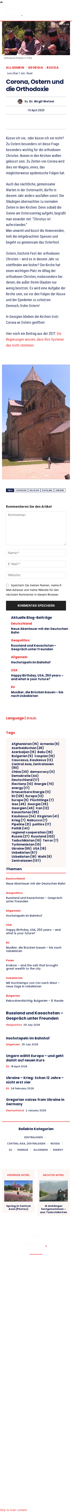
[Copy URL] (63, 122)
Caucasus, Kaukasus (32, 760)
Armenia (49, 744)
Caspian (44, 756)
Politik (21, 828)
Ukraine (60, 490)
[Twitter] (8, 122)
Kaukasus (24, 816)
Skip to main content (13, 1510)
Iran (42, 808)
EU (13, 686)
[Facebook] (20, 1503)
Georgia (35, 67)
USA (14, 670)
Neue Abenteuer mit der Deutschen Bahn (39, 631)
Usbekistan (24, 852)
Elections (22, 784)
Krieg (19, 820)
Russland (47, 490)
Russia (53, 67)
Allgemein (15, 67)
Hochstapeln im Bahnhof (31, 662)
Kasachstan (25, 812)
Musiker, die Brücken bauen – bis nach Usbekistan (37, 694)
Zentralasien (26, 861)
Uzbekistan (24, 856)
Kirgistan (48, 816)
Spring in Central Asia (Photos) (18, 1207)
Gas (19, 804)
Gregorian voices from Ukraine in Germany (35, 1101)
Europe (20, 800)
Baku (44, 752)
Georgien (21, 490)
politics (41, 824)
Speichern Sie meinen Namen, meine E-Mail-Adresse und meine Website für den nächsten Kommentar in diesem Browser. (34, 589)
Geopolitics (20, 640)
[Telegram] (54, 122)
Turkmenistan (26, 844)
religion (34, 490)
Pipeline (21, 824)
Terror (50, 840)
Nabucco (37, 820)
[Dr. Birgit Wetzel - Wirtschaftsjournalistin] (14, 12)
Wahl (45, 856)
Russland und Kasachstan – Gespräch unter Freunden (33, 647)
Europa (34, 796)
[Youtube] (52, 1503)
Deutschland (21, 623)
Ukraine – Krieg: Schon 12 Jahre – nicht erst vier (35, 1080)
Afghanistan (25, 744)
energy (21, 788)
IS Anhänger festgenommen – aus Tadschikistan (53, 1209)
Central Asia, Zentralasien (33, 766)
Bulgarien (22, 756)
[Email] (36, 122)
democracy (42, 772)
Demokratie (25, 776)
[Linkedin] (17, 122)
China (20, 772)
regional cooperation (32, 832)
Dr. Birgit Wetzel (41, 101)
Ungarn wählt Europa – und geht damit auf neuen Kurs (35, 1058)
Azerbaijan (24, 752)
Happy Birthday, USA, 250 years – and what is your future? (37, 677)
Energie (44, 784)
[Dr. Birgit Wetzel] (21, 101)
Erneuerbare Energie (31, 792)
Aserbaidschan (28, 748)
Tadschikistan (26, 840)
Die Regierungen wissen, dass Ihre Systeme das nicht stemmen (35, 339)
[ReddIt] (27, 122)
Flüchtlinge (42, 800)
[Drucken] (45, 122)
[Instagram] (36, 1503)
